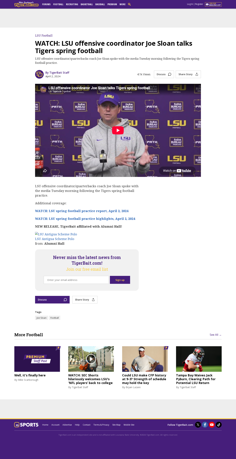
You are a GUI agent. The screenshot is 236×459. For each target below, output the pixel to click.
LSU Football (44, 35)
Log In (190, 4)
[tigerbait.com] (26, 5)
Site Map (116, 424)
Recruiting (72, 4)
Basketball (87, 4)
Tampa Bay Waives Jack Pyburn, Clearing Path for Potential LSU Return (196, 379)
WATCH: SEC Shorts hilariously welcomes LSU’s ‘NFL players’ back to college (90, 379)
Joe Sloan (41, 317)
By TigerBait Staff (57, 72)
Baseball (100, 4)
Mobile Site (129, 424)
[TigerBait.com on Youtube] (212, 425)
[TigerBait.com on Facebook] (205, 425)
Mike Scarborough (28, 379)
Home (45, 424)
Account (55, 424)
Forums (46, 4)
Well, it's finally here (30, 375)
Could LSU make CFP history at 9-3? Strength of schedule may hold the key (144, 379)
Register (199, 4)
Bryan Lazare (133, 387)
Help (77, 424)
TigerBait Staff (80, 387)
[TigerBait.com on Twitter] (198, 425)
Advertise (67, 424)
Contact (86, 424)
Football (58, 4)
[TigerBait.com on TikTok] (219, 425)
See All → (216, 335)
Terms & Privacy (101, 424)
